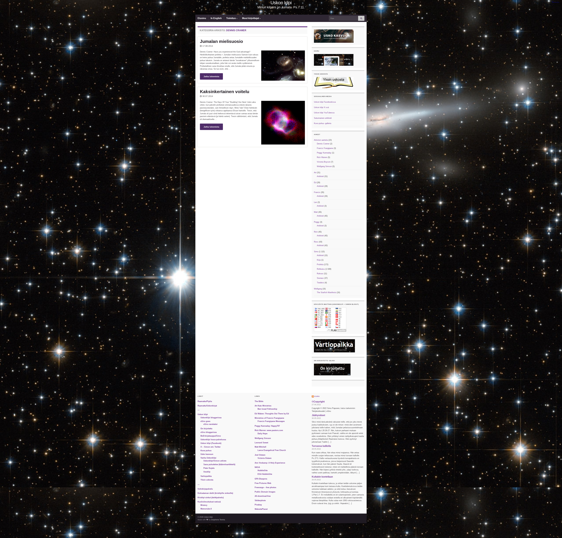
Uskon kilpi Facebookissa (325, 102)
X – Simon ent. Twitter (211, 447)
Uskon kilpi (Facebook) (211, 443)
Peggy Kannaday (324, 153)
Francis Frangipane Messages (271, 421)
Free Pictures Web (263, 483)
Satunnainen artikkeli (323, 118)
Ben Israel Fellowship (267, 409)
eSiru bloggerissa (209, 432)
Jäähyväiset (318, 415)
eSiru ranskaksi (210, 424)
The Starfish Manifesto (326, 292)
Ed (315, 182)
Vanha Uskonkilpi (208, 458)
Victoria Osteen (264, 458)
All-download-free (263, 496)
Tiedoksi (320, 283)
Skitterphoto (260, 500)
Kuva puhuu (206, 450)
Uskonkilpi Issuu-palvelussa (213, 439)
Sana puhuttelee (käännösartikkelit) (219, 464)
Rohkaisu (321, 269)
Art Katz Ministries (263, 406)
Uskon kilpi (281, 2)
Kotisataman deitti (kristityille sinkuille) (215, 493)
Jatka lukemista (211, 76)
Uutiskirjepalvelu (205, 489)
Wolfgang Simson (324, 166)
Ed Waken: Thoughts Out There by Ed (272, 414)
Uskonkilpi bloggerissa (211, 417)
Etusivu (202, 18)
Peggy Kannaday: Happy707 (267, 426)
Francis (317, 192)
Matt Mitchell (260, 447)
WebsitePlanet (261, 509)
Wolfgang (318, 289)
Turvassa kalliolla (321, 446)
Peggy (316, 222)
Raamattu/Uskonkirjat (207, 406)
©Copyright (318, 401)
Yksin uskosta (207, 480)
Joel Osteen (260, 455)
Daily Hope (262, 433)
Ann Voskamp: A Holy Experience (270, 463)
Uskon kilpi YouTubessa (324, 113)
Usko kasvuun (207, 454)
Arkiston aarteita (321, 140)
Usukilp (206, 472)
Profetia (320, 264)
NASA (257, 467)
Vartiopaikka (206, 476)
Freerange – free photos (265, 487)
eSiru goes (205, 421)
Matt (316, 212)
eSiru (317, 396)
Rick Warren (322, 157)
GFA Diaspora (261, 479)
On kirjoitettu (206, 428)
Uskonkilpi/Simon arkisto (214, 461)
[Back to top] (555, 531)
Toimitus (231, 18)
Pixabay (258, 505)
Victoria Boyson (323, 162)
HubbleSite (263, 470)
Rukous (320, 273)
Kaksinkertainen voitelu (224, 91)
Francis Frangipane (325, 148)
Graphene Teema (218, 520)
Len (315, 202)
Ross (316, 242)
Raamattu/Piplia (205, 401)
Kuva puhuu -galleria (322, 123)
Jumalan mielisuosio (221, 41)
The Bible (259, 401)
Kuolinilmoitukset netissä (209, 502)
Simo (316, 251)
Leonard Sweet (261, 443)
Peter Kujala (208, 468)
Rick (316, 232)
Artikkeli (320, 176)
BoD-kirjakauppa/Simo (211, 436)
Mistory (204, 505)
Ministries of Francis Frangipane (269, 418)
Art (315, 172)
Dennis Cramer (323, 144)
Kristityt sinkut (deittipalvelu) (211, 497)
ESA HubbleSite (265, 474)
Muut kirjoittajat (251, 18)
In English (216, 18)
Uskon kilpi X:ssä (321, 107)
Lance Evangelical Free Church (272, 450)
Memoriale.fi (206, 509)
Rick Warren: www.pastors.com (269, 430)
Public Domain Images (265, 492)
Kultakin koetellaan (322, 476)
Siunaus (320, 278)
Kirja (319, 260)
